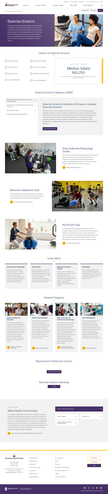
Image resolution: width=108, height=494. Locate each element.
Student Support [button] (88, 5)
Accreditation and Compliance (62, 467)
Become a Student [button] (41, 5)
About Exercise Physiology (16, 267)
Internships (86, 267)
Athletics (81, 1)
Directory (57, 464)
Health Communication (42, 348)
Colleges (57, 473)
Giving (87, 1)
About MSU (66, 1)
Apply (100, 10)
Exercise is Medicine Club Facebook (23, 202)
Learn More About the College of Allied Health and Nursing (26, 433)
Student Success (33, 461)
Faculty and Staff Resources (61, 470)
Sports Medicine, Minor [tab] (13, 110)
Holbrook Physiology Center (73, 167)
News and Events (59, 458)
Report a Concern (33, 473)
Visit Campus (93, 10)
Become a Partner (94, 1)
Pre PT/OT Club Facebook (73, 243)
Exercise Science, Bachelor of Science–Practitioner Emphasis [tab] (20, 105)
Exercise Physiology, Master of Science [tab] (17, 114)
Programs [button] (26, 5)
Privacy (56, 461)
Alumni (101, 1)
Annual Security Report (34, 467)
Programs (11, 11)
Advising (54, 386)
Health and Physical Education (16, 347)
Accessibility (32, 470)
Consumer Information (60, 476)
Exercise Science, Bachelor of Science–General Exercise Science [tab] (19, 100)
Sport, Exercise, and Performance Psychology (67, 347)
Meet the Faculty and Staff (54, 371)
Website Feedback (33, 476)
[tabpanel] (70, 116)
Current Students (74, 1)
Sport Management (91, 348)
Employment (32, 464)
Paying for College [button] (58, 5)
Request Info (85, 10)
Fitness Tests (36, 267)
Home (6, 11)
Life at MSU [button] (73, 5)
